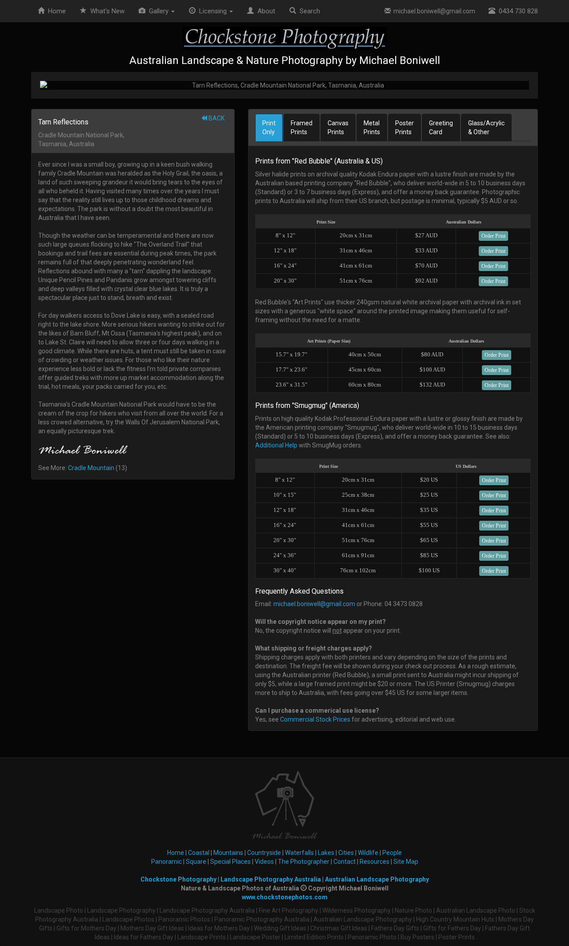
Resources (374, 861)
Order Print (493, 236)
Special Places (230, 861)
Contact (344, 861)
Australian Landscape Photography (377, 879)
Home (55, 11)
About (264, 11)
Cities (346, 852)
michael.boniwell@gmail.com (433, 11)
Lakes (326, 852)
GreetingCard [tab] (441, 128)
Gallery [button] (157, 11)
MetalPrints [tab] (372, 128)
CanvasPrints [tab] (338, 128)
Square (196, 861)
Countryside (264, 852)
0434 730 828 (516, 11)
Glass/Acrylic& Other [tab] (486, 128)
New (107, 11)
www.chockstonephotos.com (285, 897)
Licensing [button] (212, 11)
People (392, 852)
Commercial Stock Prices (315, 719)
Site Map (405, 861)
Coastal (198, 852)
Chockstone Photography (178, 879)
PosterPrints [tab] (404, 128)
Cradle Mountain (91, 467)
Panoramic (166, 861)
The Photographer (303, 861)
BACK (215, 118)
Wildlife (368, 852)
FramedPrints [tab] (302, 128)
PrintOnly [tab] (269, 128)
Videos (264, 861)
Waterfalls (299, 852)
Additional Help (276, 445)
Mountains (228, 852)
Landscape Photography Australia (270, 879)
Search (308, 11)
